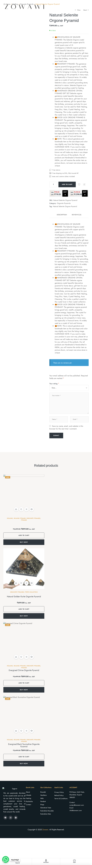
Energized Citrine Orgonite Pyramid (24, 670)
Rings (42, 804)
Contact (28, 804)
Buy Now (24, 542)
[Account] (46, 860)
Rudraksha (29, 801)
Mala (42, 798)
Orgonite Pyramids (64, 203)
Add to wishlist (79, 184)
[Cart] (74, 860)
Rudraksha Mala (45, 814)
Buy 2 (65, 193)
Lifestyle (28, 795)
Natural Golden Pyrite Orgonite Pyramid (24, 596)
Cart (74, 862)
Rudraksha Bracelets (47, 811)
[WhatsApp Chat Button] (5, 859)
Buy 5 (85, 193)
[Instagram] (11, 818)
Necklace (43, 795)
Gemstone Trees (45, 808)
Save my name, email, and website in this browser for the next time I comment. (66, 427)
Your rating (54, 383)
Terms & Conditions (61, 798)
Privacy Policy (59, 792)
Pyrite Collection (31, 592)
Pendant (43, 801)
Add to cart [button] (16, 509)
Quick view (31, 509)
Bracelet (43, 792)
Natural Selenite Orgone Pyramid (65, 206)
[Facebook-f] (5, 818)
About (28, 792)
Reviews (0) (76, 215)
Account (46, 862)
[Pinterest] (16, 818)
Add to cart (67, 184)
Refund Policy (59, 795)
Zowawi (45, 829)
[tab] (63, 214)
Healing (10, 518)
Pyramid (24, 520)
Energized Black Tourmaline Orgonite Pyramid (23, 745)
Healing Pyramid (20, 518)
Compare (84, 184)
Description (62, 215)
